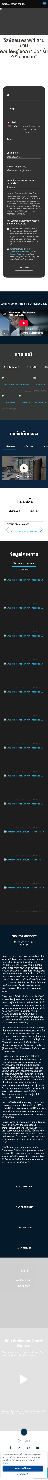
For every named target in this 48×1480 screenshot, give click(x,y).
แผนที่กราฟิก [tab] (24, 1286)
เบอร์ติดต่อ (12, 122)
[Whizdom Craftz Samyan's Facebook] (10, 1447)
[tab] (11, 367)
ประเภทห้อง (12, 153)
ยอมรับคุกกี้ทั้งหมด (23, 1468)
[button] (41, 530)
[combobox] (15, 126)
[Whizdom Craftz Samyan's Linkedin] (37, 1447)
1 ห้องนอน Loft (11, 367)
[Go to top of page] (24, 1432)
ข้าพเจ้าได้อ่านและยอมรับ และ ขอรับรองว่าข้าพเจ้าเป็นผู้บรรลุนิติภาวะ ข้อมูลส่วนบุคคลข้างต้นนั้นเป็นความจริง (24, 254)
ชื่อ (8, 95)
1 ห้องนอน (32, 367)
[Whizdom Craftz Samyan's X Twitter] (19, 1447)
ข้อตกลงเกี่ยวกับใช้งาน (18, 254)
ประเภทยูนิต (14, 511)
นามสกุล (11, 108)
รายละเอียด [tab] (24, 569)
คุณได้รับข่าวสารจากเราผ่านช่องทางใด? (20, 182)
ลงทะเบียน (24, 267)
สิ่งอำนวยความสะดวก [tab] (24, 563)
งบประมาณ (16, 166)
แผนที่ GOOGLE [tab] (24, 1280)
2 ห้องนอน (28, 446)
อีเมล (9, 139)
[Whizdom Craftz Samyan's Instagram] (28, 1447)
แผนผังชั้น (33, 511)
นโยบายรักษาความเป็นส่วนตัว (21, 251)
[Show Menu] (44, 3)
